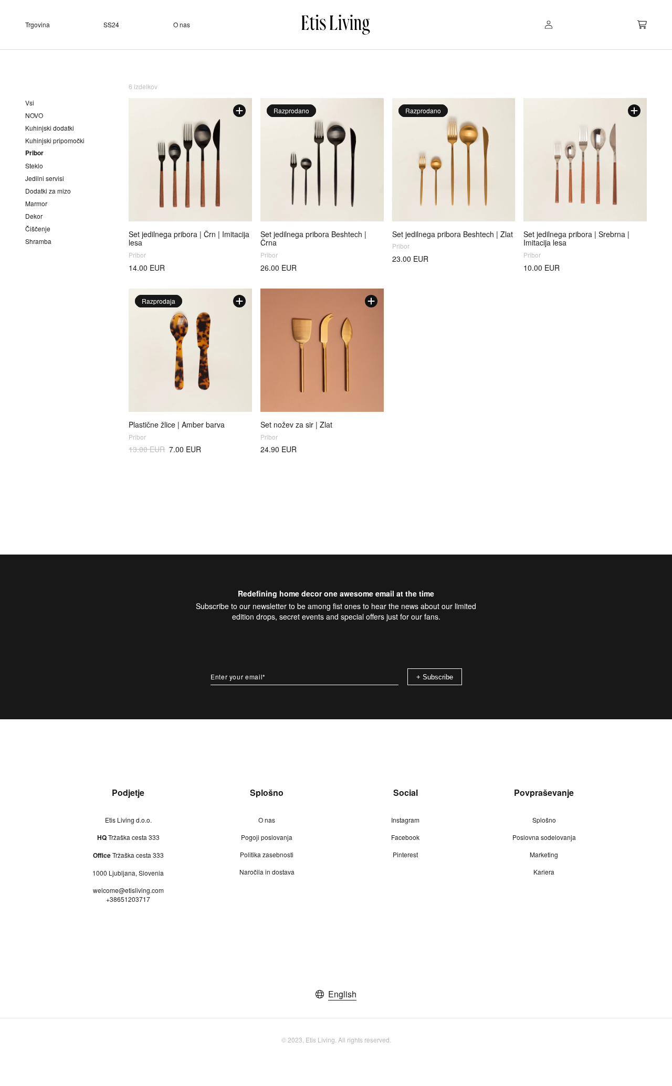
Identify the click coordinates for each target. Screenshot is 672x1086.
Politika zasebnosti (266, 854)
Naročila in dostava (267, 871)
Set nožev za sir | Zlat (296, 424)
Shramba (38, 241)
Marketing (544, 854)
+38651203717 (128, 899)
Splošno (544, 819)
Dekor (34, 215)
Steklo (34, 165)
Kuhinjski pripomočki (55, 140)
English (342, 994)
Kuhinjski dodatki (49, 127)
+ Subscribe (434, 677)
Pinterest (405, 854)
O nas (266, 819)
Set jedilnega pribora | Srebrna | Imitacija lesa (576, 239)
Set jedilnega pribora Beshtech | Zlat (452, 234)
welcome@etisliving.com (128, 890)
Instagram (405, 819)
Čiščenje (37, 228)
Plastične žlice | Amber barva (177, 424)
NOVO (34, 115)
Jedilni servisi (44, 178)
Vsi (29, 102)
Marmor (36, 203)
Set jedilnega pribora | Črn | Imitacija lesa (189, 239)
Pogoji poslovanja (266, 837)
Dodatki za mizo (48, 190)
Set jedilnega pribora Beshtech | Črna (313, 239)
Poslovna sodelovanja (544, 837)
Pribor (34, 152)
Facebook (405, 837)
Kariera (543, 871)
